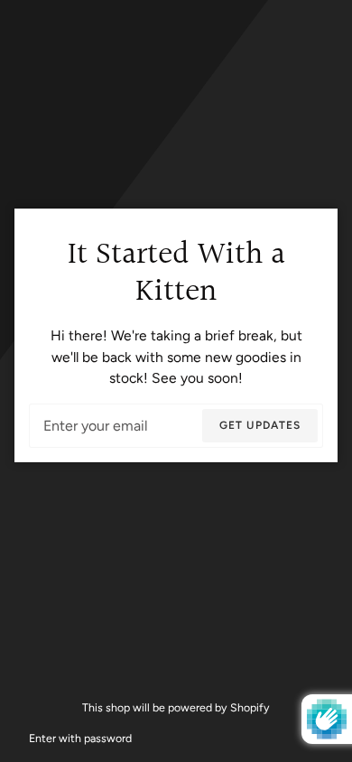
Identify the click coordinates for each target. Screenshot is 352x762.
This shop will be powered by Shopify (176, 707)
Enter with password (80, 738)
